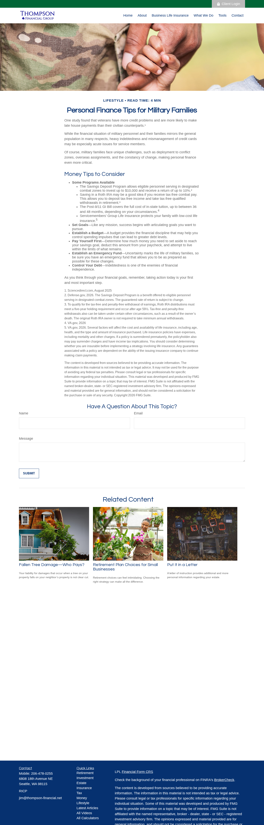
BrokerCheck (224, 780)
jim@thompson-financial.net (40, 798)
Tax (79, 793)
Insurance (84, 788)
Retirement (85, 773)
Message (26, 438)
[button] (128, 15)
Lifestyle (83, 803)
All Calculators (88, 818)
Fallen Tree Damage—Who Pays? (51, 565)
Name (23, 413)
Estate (81, 783)
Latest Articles (87, 808)
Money (82, 798)
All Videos (84, 813)
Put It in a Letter (182, 565)
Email (138, 413)
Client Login (231, 4)
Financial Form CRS (137, 772)
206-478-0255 (42, 773)
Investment (85, 778)
